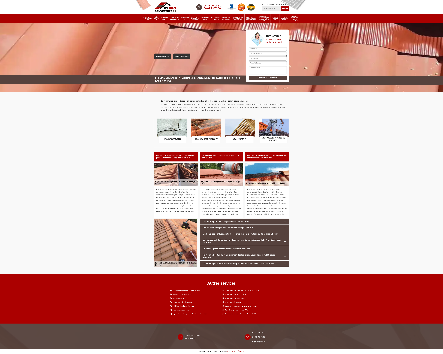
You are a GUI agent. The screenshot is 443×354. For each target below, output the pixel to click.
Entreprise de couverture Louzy (183, 294)
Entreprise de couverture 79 (148, 19)
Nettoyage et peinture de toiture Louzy (186, 290)
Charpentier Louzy (178, 298)
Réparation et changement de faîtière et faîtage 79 (263, 18)
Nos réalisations (162, 56)
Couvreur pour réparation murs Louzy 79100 (240, 314)
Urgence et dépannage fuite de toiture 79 (294, 18)
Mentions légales (235, 351)
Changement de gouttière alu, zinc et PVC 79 (238, 19)
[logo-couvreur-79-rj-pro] (165, 7)
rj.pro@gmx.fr (258, 341)
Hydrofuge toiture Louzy (233, 302)
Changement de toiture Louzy (235, 294)
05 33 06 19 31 (212, 5)
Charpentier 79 (185, 18)
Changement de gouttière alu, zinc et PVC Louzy (242, 290)
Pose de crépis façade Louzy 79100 (237, 310)
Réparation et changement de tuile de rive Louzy (189, 314)
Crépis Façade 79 (156, 19)
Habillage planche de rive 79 (284, 19)
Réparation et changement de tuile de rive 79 (251, 19)
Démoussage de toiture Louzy (182, 302)
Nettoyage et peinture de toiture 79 (195, 19)
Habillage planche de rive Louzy (183, 306)
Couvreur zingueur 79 (275, 19)
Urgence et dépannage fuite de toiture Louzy (241, 306)
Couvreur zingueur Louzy (181, 310)
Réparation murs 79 (164, 18)
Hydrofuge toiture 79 (205, 18)
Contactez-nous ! (182, 56)
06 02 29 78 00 (212, 8)
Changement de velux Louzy (235, 298)
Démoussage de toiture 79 (174, 18)
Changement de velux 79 (215, 18)
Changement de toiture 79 (226, 18)
